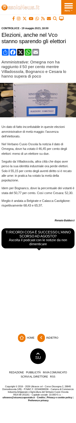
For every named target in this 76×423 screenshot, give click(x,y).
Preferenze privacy (38, 400)
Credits (41, 397)
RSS (52, 376)
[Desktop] (61, 18)
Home (30, 337)
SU (38, 357)
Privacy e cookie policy (59, 397)
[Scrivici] (49, 18)
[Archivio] (55, 18)
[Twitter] (25, 18)
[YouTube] (31, 18)
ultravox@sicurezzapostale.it (19, 397)
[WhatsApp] (37, 18)
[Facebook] (13, 18)
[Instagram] (18, 18)
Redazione (16, 372)
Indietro (52, 337)
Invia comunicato (55, 372)
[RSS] (43, 18)
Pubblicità (33, 372)
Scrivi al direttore (34, 376)
